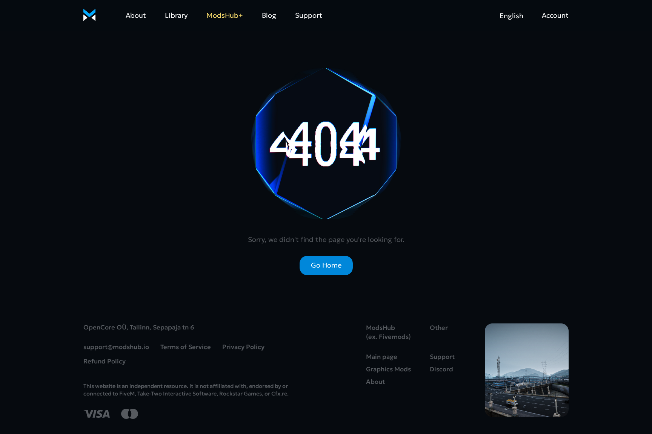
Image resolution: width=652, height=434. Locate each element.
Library (176, 15)
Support (308, 15)
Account (555, 15)
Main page (381, 357)
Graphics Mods (388, 369)
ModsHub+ (224, 15)
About (136, 15)
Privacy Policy (243, 347)
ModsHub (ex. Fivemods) (388, 332)
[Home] (89, 15)
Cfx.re (279, 393)
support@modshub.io (116, 347)
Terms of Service (185, 347)
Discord (441, 369)
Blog (269, 15)
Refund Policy (104, 361)
